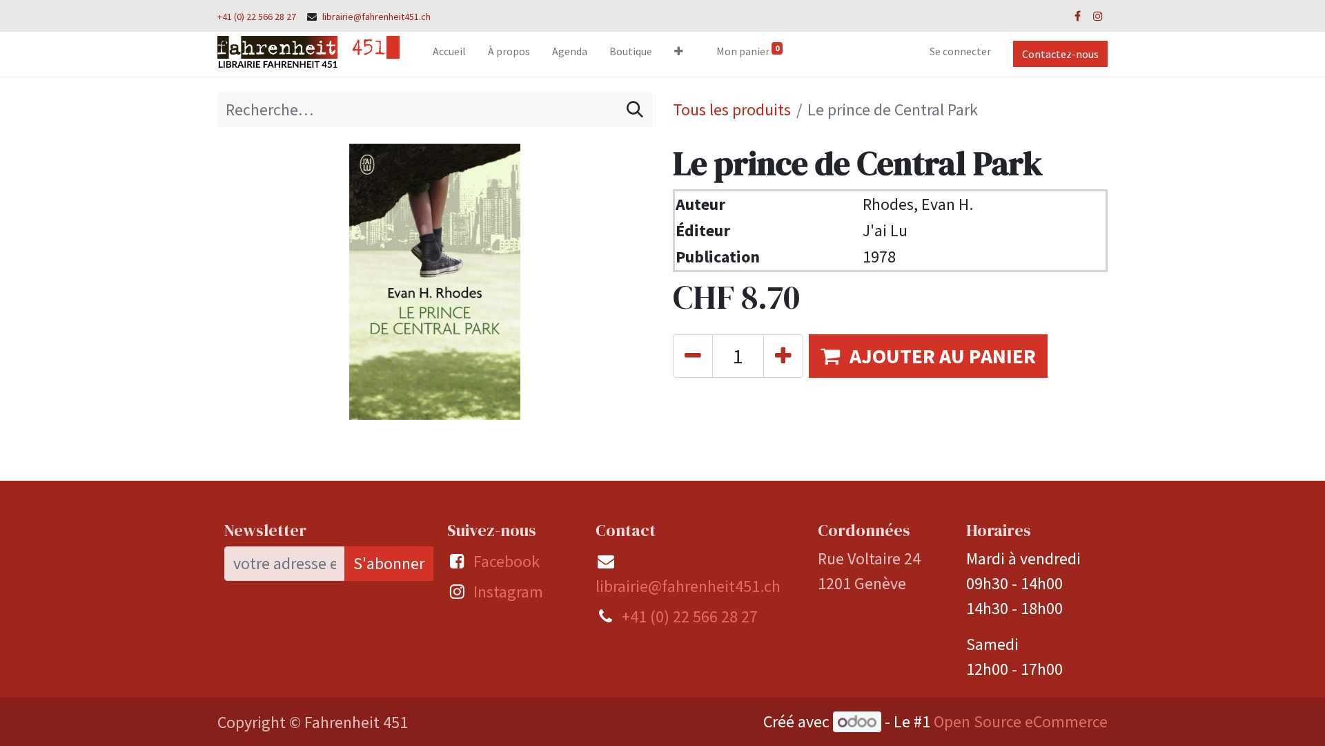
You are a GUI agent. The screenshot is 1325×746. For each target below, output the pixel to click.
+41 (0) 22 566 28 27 (256, 16)
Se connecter (960, 51)
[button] (678, 54)
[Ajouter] (783, 356)
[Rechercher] (635, 110)
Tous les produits (732, 109)
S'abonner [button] (388, 563)
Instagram (508, 591)
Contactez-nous (1060, 54)
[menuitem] (449, 54)
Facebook (506, 561)
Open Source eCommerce (1021, 721)
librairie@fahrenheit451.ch (376, 16)
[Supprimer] (693, 356)
